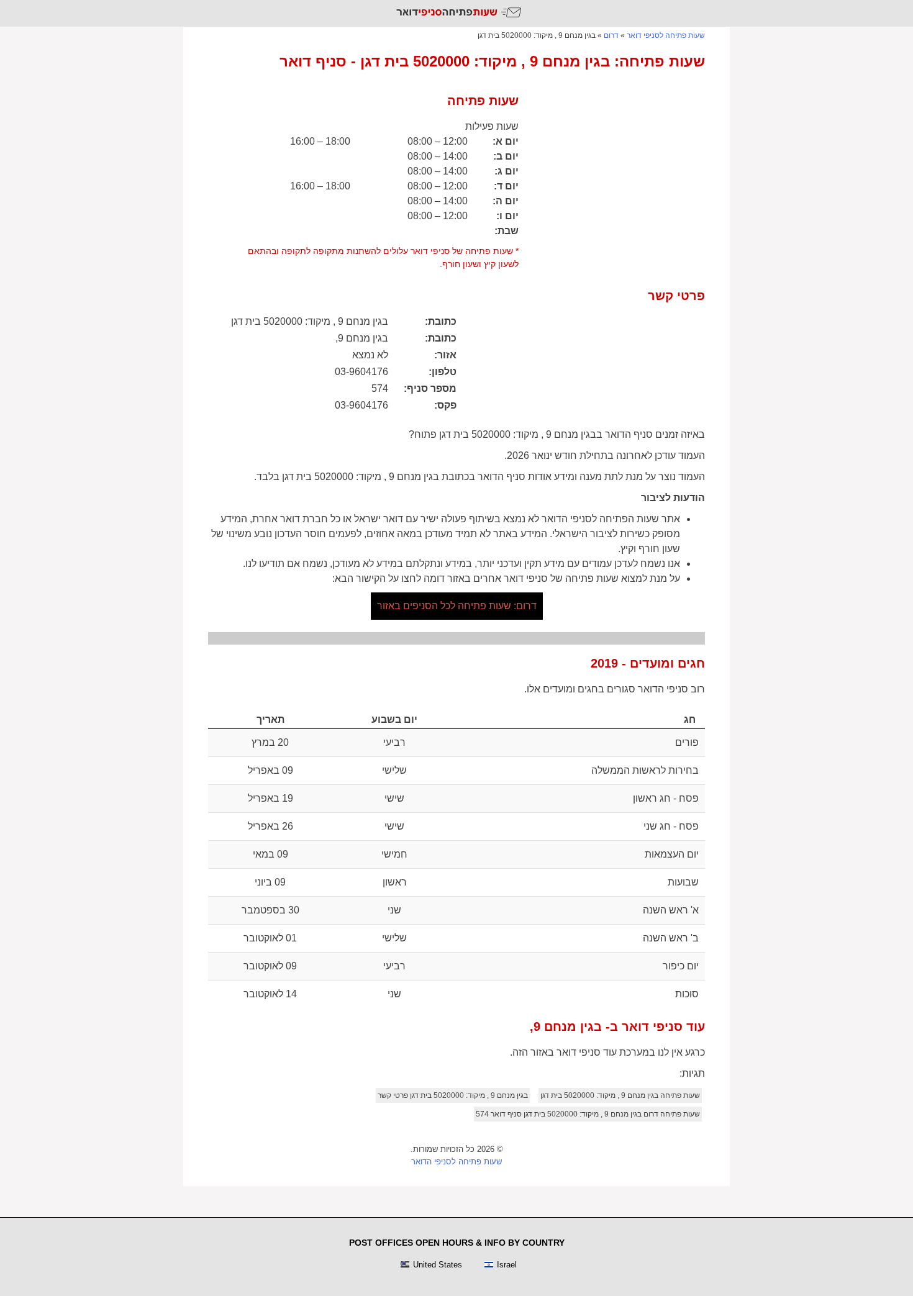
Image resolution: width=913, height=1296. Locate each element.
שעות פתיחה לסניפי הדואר (456, 1161)
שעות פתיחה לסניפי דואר (666, 35)
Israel (507, 1264)
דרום (611, 35)
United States (437, 1264)
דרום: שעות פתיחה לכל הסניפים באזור (457, 605)
